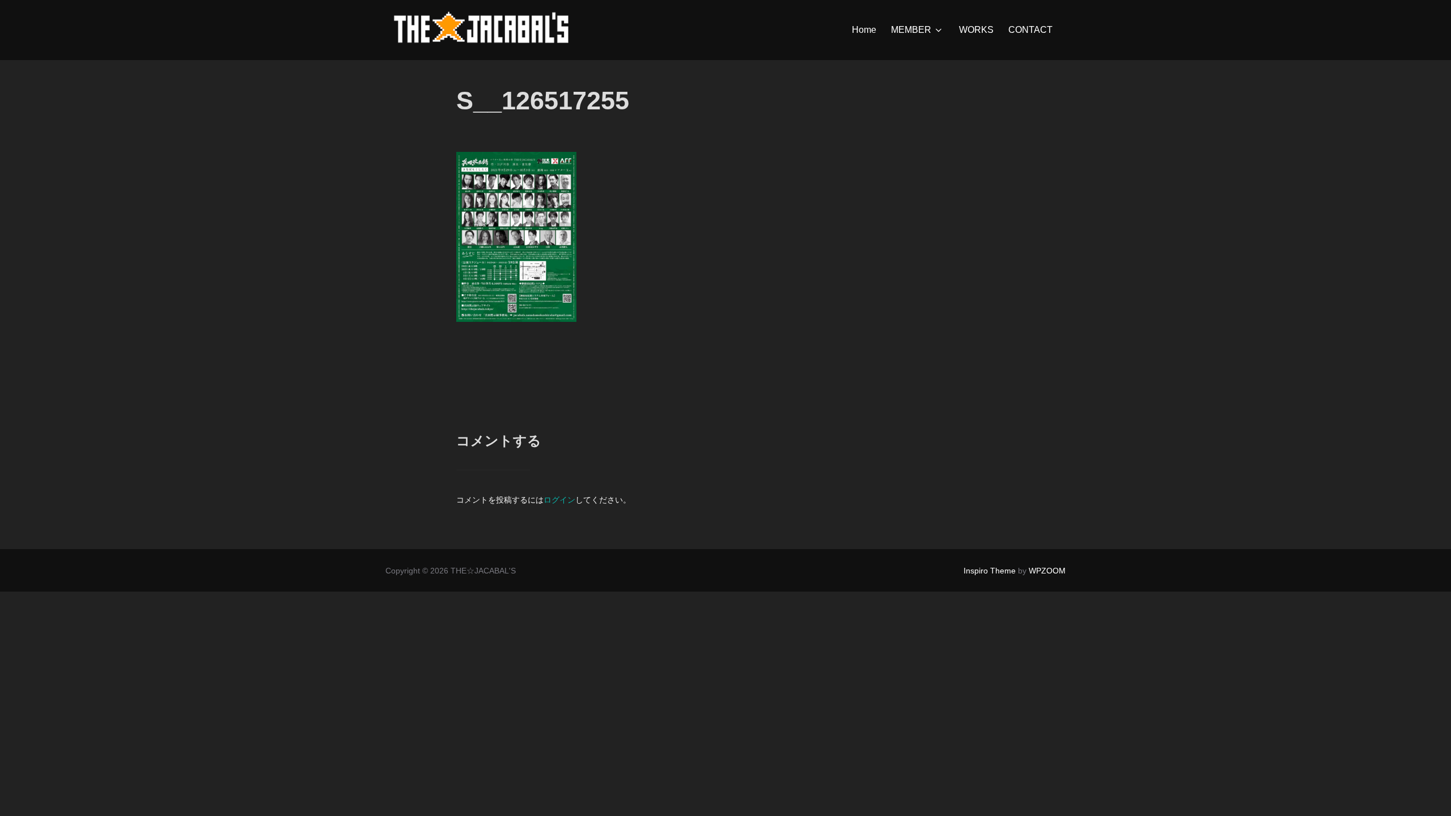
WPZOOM (1047, 570)
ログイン (559, 499)
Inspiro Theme (990, 570)
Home (864, 30)
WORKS (976, 30)
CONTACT (1030, 30)
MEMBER (911, 30)
